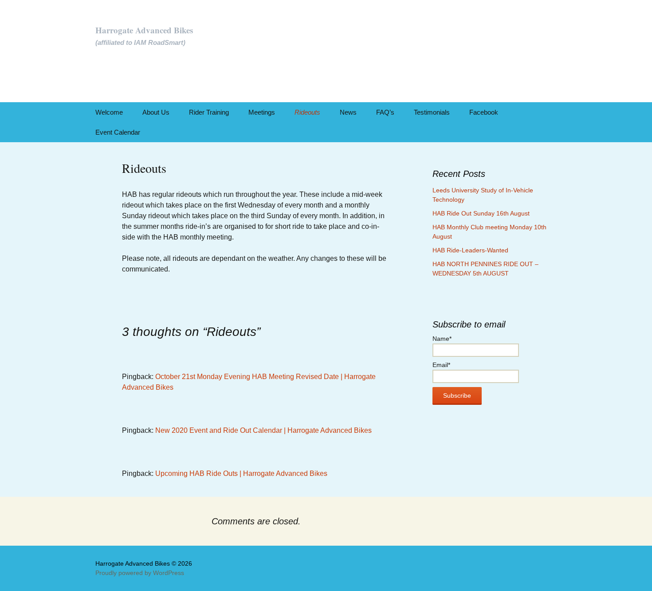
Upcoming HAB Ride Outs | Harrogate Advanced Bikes (241, 473)
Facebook (483, 112)
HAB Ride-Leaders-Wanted (470, 250)
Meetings (261, 112)
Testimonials (432, 112)
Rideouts (307, 112)
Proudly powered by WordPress (139, 572)
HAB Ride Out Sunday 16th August (481, 213)
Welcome (109, 112)
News (348, 112)
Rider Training (209, 112)
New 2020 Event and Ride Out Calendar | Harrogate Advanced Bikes (263, 430)
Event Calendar (117, 132)
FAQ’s (385, 112)
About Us (155, 112)
